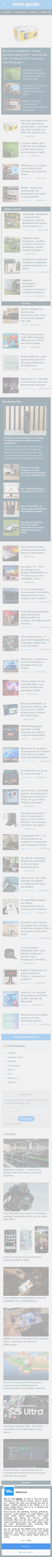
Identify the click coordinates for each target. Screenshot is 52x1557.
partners (18, 1499)
